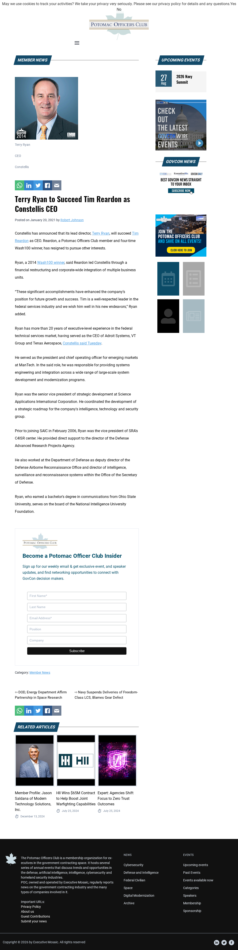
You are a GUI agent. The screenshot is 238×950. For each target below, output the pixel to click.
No (119, 9)
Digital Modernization (139, 895)
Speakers (189, 895)
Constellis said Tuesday (82, 343)
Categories (191, 888)
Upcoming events (195, 865)
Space (128, 888)
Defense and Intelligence (141, 872)
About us (27, 911)
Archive (129, 903)
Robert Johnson (72, 220)
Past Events (191, 872)
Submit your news (34, 921)
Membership (192, 903)
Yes (233, 4)
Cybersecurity (133, 865)
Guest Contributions (35, 916)
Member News (40, 672)
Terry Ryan (100, 233)
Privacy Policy (31, 907)
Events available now (198, 880)
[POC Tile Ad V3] (180, 235)
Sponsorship (192, 911)
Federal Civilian (134, 880)
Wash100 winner (50, 262)
